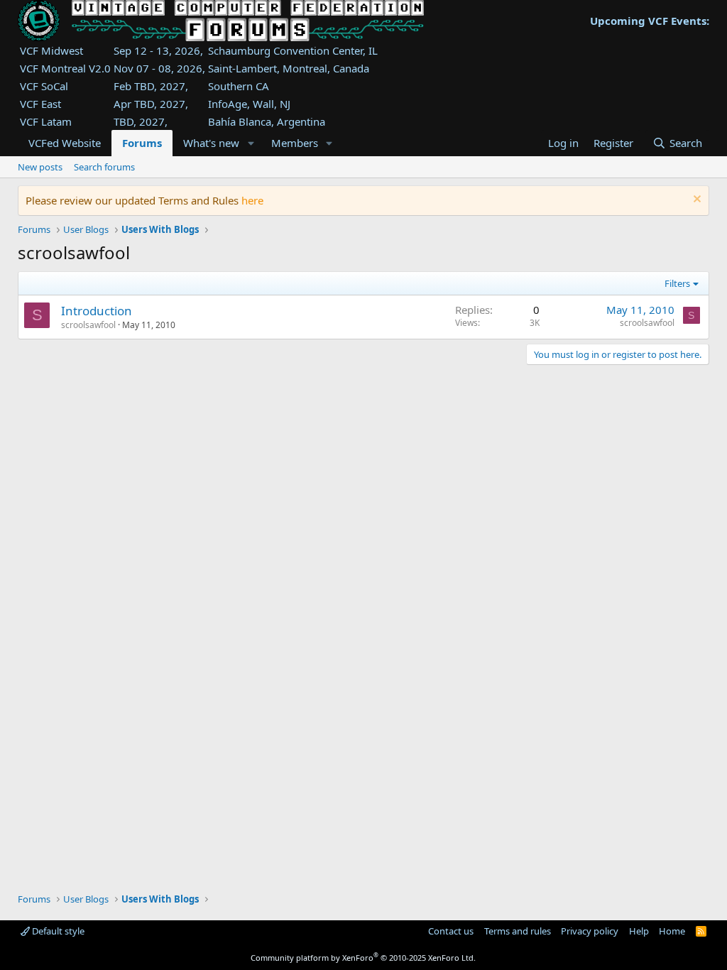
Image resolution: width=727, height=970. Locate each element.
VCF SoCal (44, 86)
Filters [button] (677, 283)
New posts (40, 166)
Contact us (451, 931)
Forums (142, 143)
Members (294, 143)
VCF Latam (46, 121)
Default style (57, 931)
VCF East (40, 104)
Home (672, 931)
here (252, 200)
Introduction (96, 311)
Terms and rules (517, 931)
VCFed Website (64, 143)
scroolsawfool (88, 325)
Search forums (104, 166)
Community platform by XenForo (363, 957)
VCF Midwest (51, 50)
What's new (211, 143)
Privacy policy (589, 931)
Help (639, 931)
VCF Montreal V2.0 (65, 68)
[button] (251, 143)
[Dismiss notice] (695, 200)
